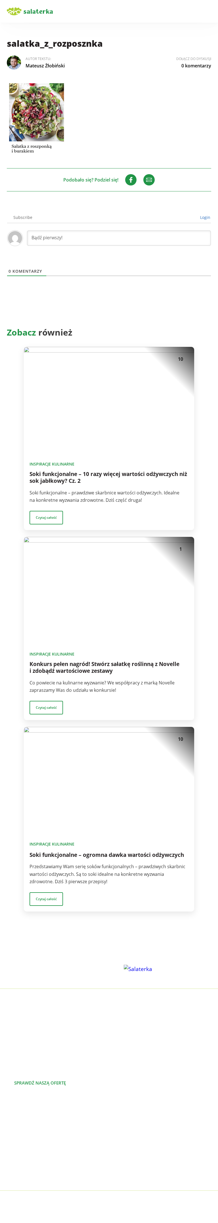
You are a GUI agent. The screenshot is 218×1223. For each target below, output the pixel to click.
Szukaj (191, 11)
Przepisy (118, 1136)
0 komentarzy (196, 65)
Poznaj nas (100, 1083)
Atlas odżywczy (22, 1154)
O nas (115, 1118)
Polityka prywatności (131, 1163)
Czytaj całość (46, 517)
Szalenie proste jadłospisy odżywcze (45, 1118)
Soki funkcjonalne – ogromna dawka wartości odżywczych (107, 855)
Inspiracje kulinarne (52, 464)
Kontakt (117, 1154)
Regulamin (120, 1172)
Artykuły (117, 1127)
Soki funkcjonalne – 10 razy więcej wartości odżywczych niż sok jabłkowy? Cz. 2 (108, 477)
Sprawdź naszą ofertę (40, 1083)
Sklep (114, 1145)
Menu (207, 11)
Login (204, 217)
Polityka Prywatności (131, 1203)
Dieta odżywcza (23, 1145)
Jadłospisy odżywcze (28, 1136)
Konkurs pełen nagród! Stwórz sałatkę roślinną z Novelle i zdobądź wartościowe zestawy (104, 668)
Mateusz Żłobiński (45, 65)
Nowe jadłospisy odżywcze (35, 1127)
